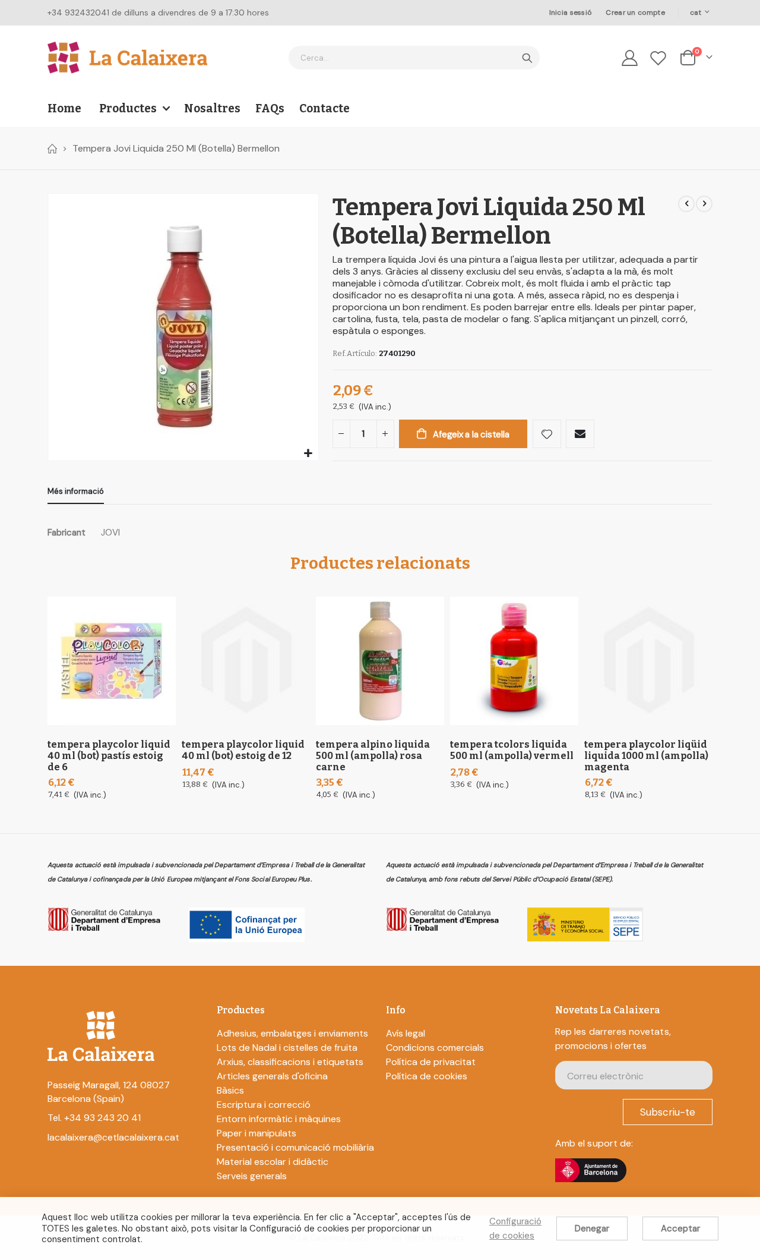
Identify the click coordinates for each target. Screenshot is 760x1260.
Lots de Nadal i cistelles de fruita (287, 1047)
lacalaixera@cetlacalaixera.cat (113, 1137)
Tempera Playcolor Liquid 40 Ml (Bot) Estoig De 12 (243, 750)
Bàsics (230, 1090)
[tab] (76, 492)
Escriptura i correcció (264, 1104)
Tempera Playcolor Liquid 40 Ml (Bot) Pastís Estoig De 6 (109, 756)
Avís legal (405, 1033)
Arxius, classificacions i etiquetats (290, 1062)
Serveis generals (252, 1176)
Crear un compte (635, 12)
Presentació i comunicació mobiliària (295, 1147)
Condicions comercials (435, 1047)
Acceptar (680, 1228)
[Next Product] (704, 204)
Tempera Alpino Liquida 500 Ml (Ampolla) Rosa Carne (373, 756)
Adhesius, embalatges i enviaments (292, 1033)
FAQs (269, 108)
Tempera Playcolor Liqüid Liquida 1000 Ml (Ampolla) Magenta (646, 756)
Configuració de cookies (515, 1228)
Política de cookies (426, 1076)
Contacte (324, 108)
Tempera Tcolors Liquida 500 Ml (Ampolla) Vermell (512, 750)
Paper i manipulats (256, 1133)
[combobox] (414, 58)
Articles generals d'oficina (272, 1076)
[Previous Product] (686, 204)
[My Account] (629, 58)
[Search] (527, 58)
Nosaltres (212, 108)
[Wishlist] (658, 58)
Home (52, 149)
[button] (307, 453)
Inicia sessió (570, 12)
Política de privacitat (431, 1062)
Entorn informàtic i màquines (279, 1119)
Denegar (592, 1228)
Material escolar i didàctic (272, 1161)
